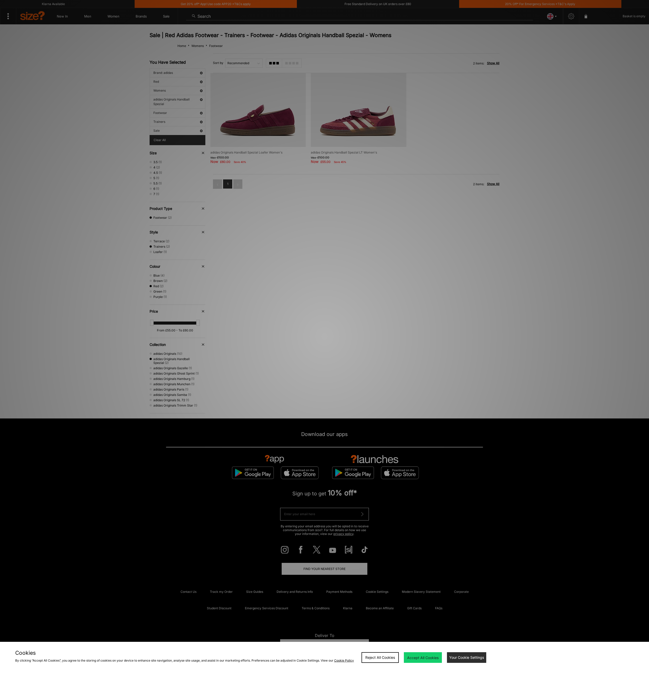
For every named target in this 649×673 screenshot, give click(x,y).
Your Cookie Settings (466, 657)
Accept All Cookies (423, 657)
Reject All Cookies (380, 657)
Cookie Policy (344, 660)
